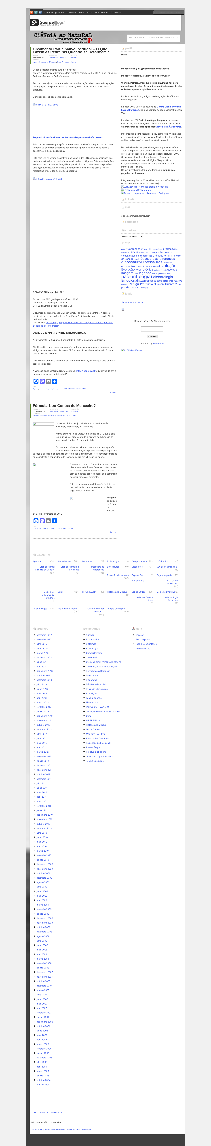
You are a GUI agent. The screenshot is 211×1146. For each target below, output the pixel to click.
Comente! (73, 58)
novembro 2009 (45, 868)
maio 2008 (42, 949)
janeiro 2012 (43, 761)
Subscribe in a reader (132, 302)
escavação (139, 266)
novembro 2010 (45, 819)
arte (143, 249)
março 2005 (43, 1071)
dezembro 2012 (45, 716)
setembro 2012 (44, 729)
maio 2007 (42, 1003)
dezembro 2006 (45, 1021)
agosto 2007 (43, 990)
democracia (43, 389)
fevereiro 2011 (44, 805)
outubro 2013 (43, 675)
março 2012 (43, 751)
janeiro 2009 (43, 913)
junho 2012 (42, 738)
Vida (89, 12)
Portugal (70, 528)
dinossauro (131, 262)
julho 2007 (42, 994)
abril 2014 (42, 666)
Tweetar (113, 392)
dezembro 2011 (44, 765)
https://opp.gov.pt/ (86, 371)
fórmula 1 (54, 528)
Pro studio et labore (69, 62)
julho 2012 (42, 734)
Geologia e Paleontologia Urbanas (48, 594)
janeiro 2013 (43, 711)
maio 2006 (42, 1035)
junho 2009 (42, 891)
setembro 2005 (44, 1057)
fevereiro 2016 (44, 639)
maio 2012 (42, 743)
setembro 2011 (44, 779)
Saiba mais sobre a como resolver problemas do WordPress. (61, 1129)
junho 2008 (42, 945)
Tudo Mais (116, 12)
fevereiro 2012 (44, 756)
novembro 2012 (44, 720)
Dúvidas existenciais (58, 415)
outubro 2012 (43, 725)
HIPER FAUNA (89, 591)
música (169, 274)
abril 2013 (42, 698)
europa (156, 266)
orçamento (59, 389)
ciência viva (143, 253)
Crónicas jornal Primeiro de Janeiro (45, 568)
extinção (157, 270)
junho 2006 (42, 1030)
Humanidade (101, 12)
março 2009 (43, 904)
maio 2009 (42, 895)
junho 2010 (42, 837)
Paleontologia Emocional (171, 599)
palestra (158, 281)
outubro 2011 (43, 774)
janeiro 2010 (43, 859)
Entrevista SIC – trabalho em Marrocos (153, 37)
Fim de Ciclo (138, 580)
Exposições (137, 575)
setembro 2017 (44, 635)
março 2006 (43, 1044)
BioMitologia (113, 561)
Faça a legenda (164, 575)
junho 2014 (42, 662)
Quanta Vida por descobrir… (95, 610)
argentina (134, 248)
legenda (145, 273)
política (124, 284)
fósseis (164, 270)
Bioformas (167, 248)
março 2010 (43, 850)
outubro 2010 (43, 824)
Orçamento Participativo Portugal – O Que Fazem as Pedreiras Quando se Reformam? (71, 50)
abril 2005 (42, 1066)
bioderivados (154, 249)
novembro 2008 (45, 922)
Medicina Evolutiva (165, 591)
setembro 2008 (44, 931)
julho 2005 (42, 1062)
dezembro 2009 (45, 864)
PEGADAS (177, 281)
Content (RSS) (56, 1112)
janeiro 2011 (43, 810)
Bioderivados (64, 561)
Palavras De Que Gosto (145, 599)
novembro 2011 (44, 769)
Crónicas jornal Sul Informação (70, 568)
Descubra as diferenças (47, 62)
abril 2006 (42, 1039)
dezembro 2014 (45, 657)
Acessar (139, 635)
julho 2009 (42, 886)
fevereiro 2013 (44, 706)
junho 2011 (42, 787)
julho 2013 (42, 684)
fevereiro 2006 (44, 1048)
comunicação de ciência (134, 255)
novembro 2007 (45, 976)
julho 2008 (42, 940)
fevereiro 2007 (44, 1012)
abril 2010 (42, 846)
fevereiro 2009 (44, 909)
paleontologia (136, 276)
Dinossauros (151, 262)
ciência (35, 528)
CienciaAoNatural (40, 1112)
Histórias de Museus (117, 591)
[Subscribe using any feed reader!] (131, 350)
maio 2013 (42, 693)
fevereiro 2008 (44, 963)
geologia (51, 389)
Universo (71, 12)
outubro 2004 (44, 1080)
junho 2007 (42, 999)
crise (40, 528)
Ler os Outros (71, 415)
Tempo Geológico (116, 608)
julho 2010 (42, 832)
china (175, 249)
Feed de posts (142, 639)
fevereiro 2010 (44, 855)
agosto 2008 (43, 936)
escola (149, 266)
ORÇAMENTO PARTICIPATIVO (75, 389)
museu (163, 274)
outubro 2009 (44, 873)
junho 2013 (42, 689)
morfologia (156, 273)
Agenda (35, 62)
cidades (124, 253)
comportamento (160, 252)
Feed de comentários (146, 644)
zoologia (144, 288)
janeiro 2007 (43, 1017)
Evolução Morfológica (137, 269)
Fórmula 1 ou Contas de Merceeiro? (64, 406)
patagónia (167, 280)
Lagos (136, 274)
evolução (167, 265)
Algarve (35, 389)
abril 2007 (42, 1008)
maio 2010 (42, 841)
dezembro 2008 (45, 918)
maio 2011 (42, 792)
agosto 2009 (43, 882)
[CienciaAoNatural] (62, 42)
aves (147, 249)
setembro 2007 (44, 985)
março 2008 (43, 958)
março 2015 (43, 653)
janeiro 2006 (43, 1053)
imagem (127, 273)
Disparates (167, 262)
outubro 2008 (44, 927)
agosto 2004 (43, 1084)
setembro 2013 (44, 680)
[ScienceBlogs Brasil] (47, 25)
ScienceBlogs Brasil (54, 12)
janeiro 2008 (43, 967)
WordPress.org (142, 648)
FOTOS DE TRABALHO (172, 582)
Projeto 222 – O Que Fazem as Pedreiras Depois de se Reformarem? (68, 137)
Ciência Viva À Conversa (168, 126)
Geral (59, 62)
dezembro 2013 (45, 671)
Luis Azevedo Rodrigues (57, 58)
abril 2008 (42, 954)
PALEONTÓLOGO (146, 281)
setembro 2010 (44, 828)
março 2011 (42, 801)
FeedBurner (159, 343)
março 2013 (43, 702)
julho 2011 (42, 783)
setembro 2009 (44, 877)
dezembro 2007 (45, 972)
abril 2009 (42, 900)
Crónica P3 (162, 561)
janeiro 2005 (43, 1075)
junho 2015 (42, 648)
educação (46, 528)
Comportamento (140, 561)
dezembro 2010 (45, 814)
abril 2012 (41, 747)
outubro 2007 (43, 981)
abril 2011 (41, 796)
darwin (137, 259)
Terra (81, 12)
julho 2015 (42, 644)
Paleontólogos (40, 608)
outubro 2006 (44, 1026)
